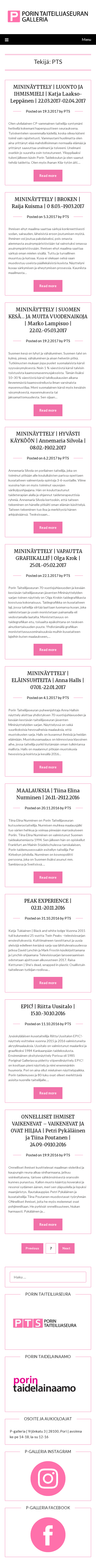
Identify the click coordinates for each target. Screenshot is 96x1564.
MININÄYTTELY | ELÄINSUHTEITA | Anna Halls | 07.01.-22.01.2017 (48, 680)
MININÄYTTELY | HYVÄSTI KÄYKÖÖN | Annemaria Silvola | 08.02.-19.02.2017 (48, 441)
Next (66, 1248)
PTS (67, 111)
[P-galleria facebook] (48, 1532)
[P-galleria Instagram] (48, 1476)
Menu (86, 39)
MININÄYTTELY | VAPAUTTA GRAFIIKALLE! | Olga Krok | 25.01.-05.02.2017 (48, 558)
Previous (32, 1248)
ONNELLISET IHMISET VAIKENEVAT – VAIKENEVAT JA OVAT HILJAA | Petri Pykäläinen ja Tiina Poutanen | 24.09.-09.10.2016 (48, 1131)
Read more (48, 175)
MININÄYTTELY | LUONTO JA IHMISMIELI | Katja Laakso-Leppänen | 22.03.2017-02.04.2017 (48, 94)
